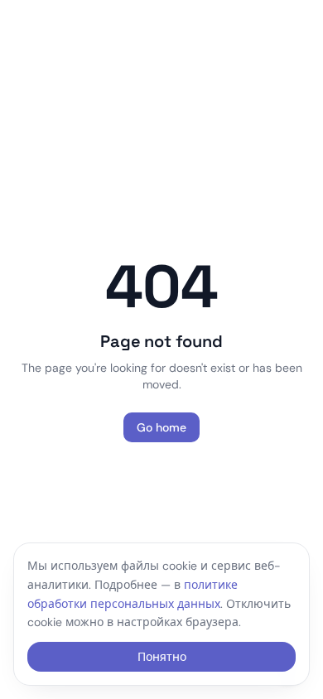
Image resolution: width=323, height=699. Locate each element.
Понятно (161, 656)
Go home (161, 427)
